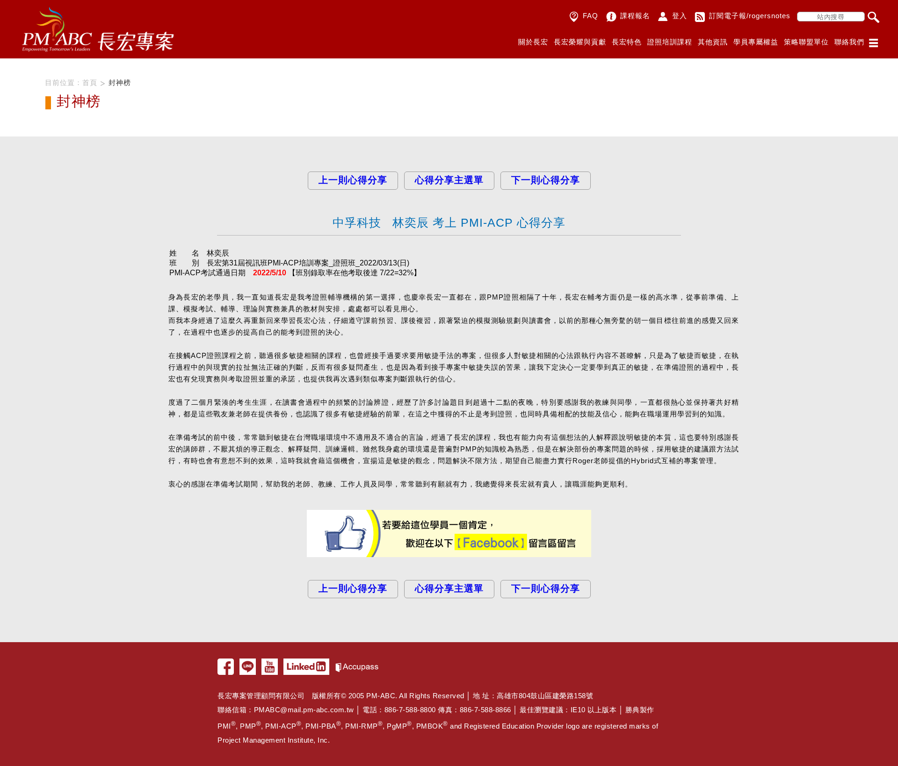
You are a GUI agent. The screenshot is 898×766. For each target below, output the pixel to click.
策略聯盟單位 (806, 42)
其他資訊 (713, 42)
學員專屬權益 (755, 42)
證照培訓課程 (669, 42)
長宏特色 (627, 42)
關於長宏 (533, 42)
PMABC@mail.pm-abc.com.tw (304, 710)
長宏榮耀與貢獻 (580, 42)
